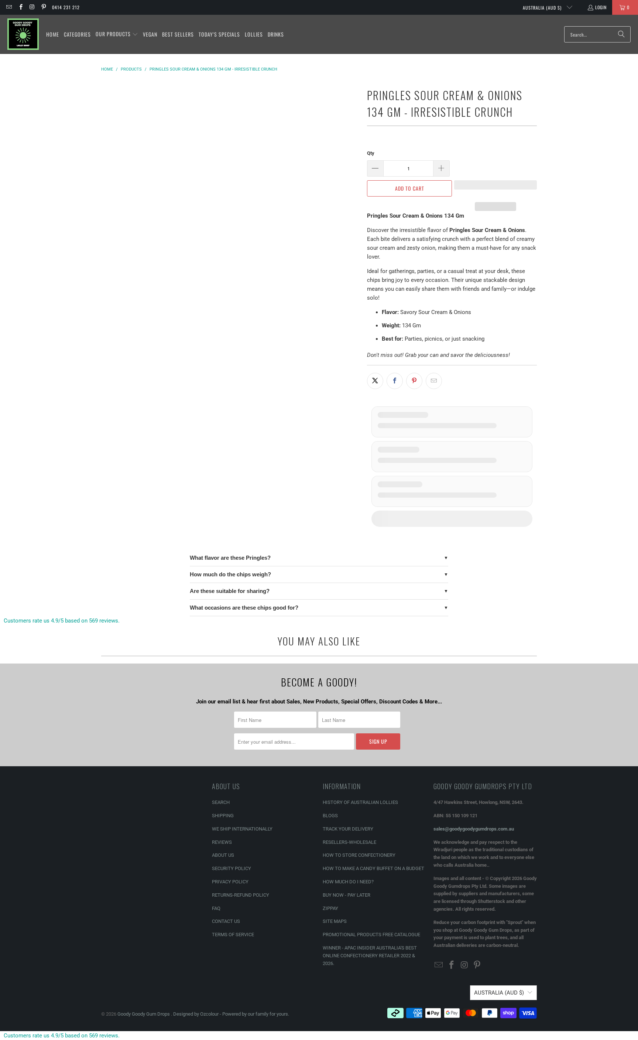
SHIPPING (223, 815)
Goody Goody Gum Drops (144, 1014)
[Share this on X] (375, 381)
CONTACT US (226, 921)
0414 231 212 (66, 7)
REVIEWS (222, 842)
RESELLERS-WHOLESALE (349, 842)
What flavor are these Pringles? (230, 558)
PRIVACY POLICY (230, 881)
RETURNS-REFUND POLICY (240, 895)
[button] (117, 34)
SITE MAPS (335, 921)
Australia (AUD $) (543, 7)
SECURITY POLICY (231, 868)
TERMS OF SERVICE (233, 934)
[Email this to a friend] (434, 381)
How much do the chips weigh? (230, 574)
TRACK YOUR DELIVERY (348, 829)
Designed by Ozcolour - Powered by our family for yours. (231, 1014)
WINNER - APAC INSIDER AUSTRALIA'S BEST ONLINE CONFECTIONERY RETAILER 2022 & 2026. (370, 955)
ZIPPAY (330, 908)
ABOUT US (223, 855)
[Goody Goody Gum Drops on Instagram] (32, 7)
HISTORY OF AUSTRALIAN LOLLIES (360, 802)
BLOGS (330, 815)
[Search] (621, 34)
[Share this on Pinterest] (414, 381)
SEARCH (221, 802)
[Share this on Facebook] (395, 381)
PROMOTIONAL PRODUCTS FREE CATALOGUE (371, 934)
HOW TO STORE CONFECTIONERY (359, 855)
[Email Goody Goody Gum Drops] (9, 7)
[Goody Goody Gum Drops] (23, 34)
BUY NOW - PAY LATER (346, 895)
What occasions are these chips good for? (244, 607)
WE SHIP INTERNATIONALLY (242, 829)
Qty (370, 153)
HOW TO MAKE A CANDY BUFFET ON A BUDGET (373, 868)
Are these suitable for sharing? (230, 591)
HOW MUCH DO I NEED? (348, 881)
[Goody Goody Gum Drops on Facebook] (20, 7)
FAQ (216, 908)
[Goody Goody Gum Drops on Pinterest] (43, 7)
